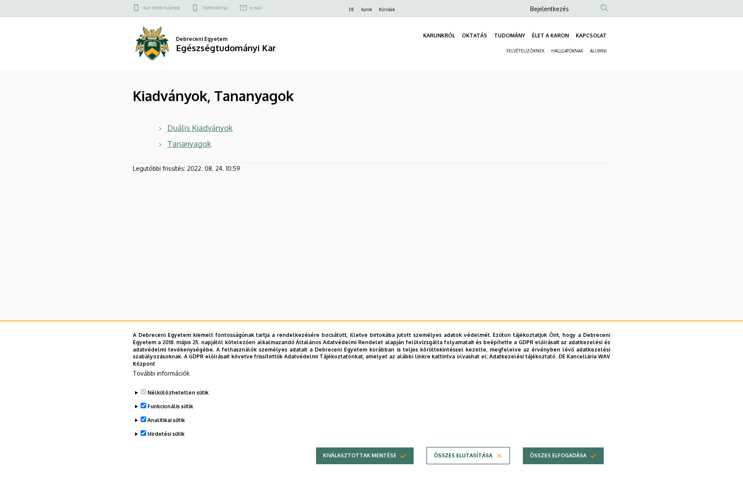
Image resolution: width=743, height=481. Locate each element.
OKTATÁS (474, 35)
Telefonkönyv (215, 7)
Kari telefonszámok (161, 7)
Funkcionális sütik (170, 406)
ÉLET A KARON (550, 35)
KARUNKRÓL (439, 35)
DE (351, 9)
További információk (161, 373)
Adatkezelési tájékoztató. (523, 356)
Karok (366, 9)
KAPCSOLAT (591, 35)
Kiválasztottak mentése (359, 455)
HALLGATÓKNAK (567, 50)
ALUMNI (598, 50)
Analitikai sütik (166, 420)
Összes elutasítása (463, 455)
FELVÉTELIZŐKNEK (525, 50)
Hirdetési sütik (165, 434)
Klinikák (387, 9)
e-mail (256, 7)
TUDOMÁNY (509, 35)
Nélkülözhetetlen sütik (178, 392)
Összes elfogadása (558, 455)
